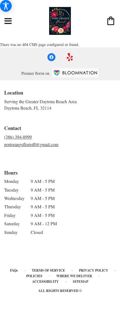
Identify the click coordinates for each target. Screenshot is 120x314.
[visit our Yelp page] (70, 57)
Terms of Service (48, 270)
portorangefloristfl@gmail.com (31, 144)
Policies (34, 276)
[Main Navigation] (8, 21)
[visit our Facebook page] (51, 57)
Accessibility (45, 281)
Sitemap (80, 281)
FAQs (14, 270)
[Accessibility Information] (6, 6)
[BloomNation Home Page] (75, 73)
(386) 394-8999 (18, 137)
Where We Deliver (74, 276)
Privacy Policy (93, 270)
